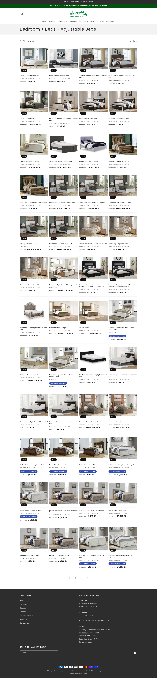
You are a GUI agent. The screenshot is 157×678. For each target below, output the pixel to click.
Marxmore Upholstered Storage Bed (63, 285)
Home (22, 600)
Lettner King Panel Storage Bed (61, 555)
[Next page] (93, 578)
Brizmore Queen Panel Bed (119, 119)
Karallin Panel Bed (86, 328)
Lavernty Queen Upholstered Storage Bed (93, 76)
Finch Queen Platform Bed (59, 76)
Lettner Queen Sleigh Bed (29, 555)
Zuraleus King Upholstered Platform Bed (62, 423)
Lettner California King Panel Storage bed (63, 511)
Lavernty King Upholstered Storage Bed (122, 76)
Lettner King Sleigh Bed (117, 510)
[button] (22, 14)
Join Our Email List (27, 615)
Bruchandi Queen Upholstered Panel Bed (33, 329)
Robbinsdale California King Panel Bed (92, 556)
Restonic (23, 604)
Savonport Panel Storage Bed (120, 203)
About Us (23, 619)
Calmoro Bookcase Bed (29, 375)
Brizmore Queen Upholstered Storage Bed (63, 119)
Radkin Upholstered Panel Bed (31, 161)
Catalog (23, 608)
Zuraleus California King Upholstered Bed (93, 376)
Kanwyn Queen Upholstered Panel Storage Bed (121, 329)
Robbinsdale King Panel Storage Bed (122, 465)
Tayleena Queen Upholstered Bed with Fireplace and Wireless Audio (92, 286)
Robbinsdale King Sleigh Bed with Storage (121, 556)
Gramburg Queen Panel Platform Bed (93, 244)
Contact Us (24, 623)
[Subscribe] (55, 652)
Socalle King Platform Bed (29, 76)
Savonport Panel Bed (28, 244)
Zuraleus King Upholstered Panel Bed (34, 422)
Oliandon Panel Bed (116, 422)
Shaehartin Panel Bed (28, 119)
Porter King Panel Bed (57, 465)
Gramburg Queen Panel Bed (30, 285)
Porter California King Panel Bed (32, 465)
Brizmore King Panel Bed (88, 119)
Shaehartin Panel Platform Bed (60, 161)
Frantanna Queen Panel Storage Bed (33, 203)
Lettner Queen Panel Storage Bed (91, 510)
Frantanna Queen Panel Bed (119, 161)
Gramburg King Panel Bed (118, 244)
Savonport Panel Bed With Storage (62, 203)
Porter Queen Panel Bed (88, 465)
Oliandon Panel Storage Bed (89, 422)
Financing (23, 612)
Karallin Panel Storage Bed (59, 328)
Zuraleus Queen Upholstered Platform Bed (123, 376)
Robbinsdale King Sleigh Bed (30, 510)
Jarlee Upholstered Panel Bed (90, 161)
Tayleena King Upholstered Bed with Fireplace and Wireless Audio (122, 286)
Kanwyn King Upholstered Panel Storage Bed (61, 376)
